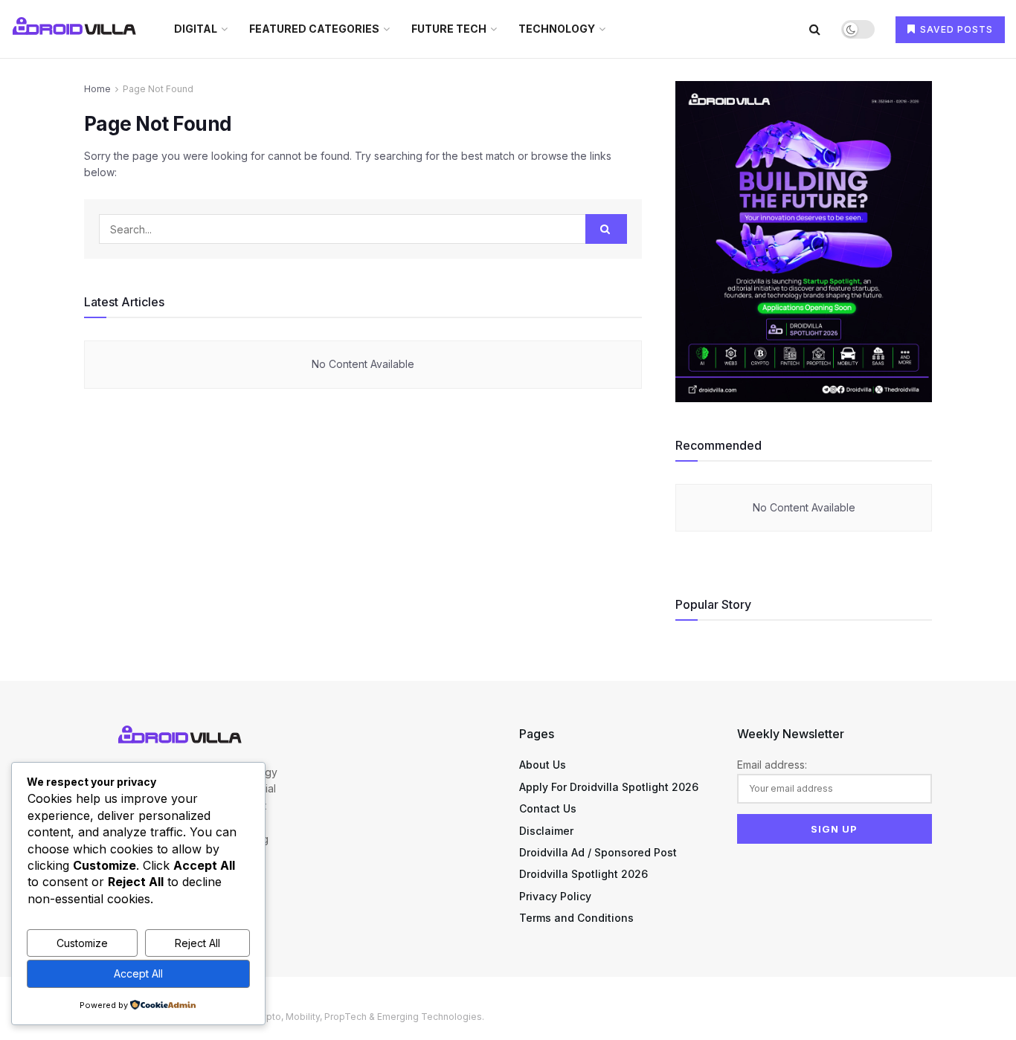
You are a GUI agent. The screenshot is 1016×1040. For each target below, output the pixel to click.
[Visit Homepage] (76, 29)
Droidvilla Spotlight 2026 (583, 874)
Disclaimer (546, 830)
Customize (82, 943)
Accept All (138, 973)
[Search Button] (814, 29)
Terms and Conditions (576, 917)
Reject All (197, 943)
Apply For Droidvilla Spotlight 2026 (608, 787)
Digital (195, 28)
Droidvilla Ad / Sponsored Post (598, 852)
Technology (556, 28)
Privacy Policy (555, 896)
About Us (542, 764)
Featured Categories (314, 28)
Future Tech (448, 28)
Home (97, 88)
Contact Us (547, 808)
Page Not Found (158, 88)
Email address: (772, 764)
